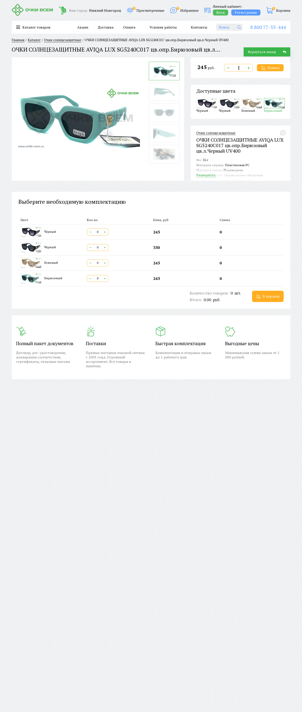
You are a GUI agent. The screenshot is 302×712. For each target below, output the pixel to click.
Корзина (283, 10)
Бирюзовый (273, 110)
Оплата (129, 27)
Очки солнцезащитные (216, 133)
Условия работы (163, 27)
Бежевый (248, 110)
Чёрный (202, 110)
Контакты (199, 27)
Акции (82, 27)
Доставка (105, 27)
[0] (269, 10)
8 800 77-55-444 (268, 27)
